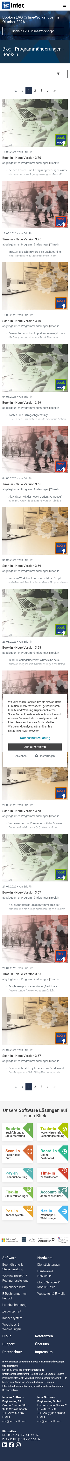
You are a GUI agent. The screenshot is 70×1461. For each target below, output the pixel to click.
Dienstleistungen (48, 1264)
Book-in (55, 163)
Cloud (6, 1336)
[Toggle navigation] (64, 5)
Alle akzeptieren (35, 747)
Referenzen (44, 1336)
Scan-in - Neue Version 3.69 (21, 566)
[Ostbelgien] (46, 1240)
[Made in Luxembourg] (32, 1240)
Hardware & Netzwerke (45, 1273)
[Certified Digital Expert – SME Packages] (63, 1240)
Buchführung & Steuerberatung (12, 1267)
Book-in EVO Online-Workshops (33, 31)
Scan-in (54, 326)
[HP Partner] (24, 1240)
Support (8, 1344)
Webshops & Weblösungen (11, 1327)
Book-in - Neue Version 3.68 (21, 647)
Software (9, 1258)
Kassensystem (12, 1318)
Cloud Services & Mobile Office (48, 1284)
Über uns (42, 1344)
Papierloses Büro (13, 1287)
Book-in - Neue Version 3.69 (21, 403)
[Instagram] (18, 1445)
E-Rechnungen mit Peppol (14, 1296)
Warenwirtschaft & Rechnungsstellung (15, 1278)
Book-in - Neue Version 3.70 (21, 158)
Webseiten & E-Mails (51, 1294)
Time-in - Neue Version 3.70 (21, 239)
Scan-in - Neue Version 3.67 (21, 1056)
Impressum (44, 1352)
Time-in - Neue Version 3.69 (21, 484)
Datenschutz (12, 1352)
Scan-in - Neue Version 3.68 (21, 811)
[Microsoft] (10, 1240)
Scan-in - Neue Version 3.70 (21, 321)
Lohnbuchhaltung (14, 1305)
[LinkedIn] (4, 1445)
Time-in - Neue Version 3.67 (21, 974)
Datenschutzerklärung (35, 738)
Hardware (44, 1258)
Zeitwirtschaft (11, 1311)
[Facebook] (11, 1445)
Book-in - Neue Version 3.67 (21, 892)
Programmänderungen (35, 163)
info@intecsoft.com (14, 1421)
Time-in (54, 244)
